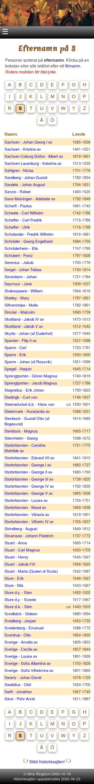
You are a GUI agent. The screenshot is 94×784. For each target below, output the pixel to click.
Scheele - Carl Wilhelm (24, 212)
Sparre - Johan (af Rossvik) (28, 361)
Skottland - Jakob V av (23, 326)
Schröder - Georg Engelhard (29, 241)
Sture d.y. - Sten (18, 592)
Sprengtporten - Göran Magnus (31, 375)
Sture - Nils (14, 585)
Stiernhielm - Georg (21, 438)
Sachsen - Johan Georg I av (28, 142)
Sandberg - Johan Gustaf (26, 177)
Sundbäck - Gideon (21, 613)
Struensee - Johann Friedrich (29, 535)
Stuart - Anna (16, 542)
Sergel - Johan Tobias (23, 269)
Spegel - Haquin (18, 368)
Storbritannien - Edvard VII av (29, 457)
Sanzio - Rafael (18, 191)
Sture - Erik (14, 578)
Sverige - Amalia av (21, 642)
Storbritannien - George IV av (29, 486)
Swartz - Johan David (23, 677)
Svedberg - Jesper (20, 620)
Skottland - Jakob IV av (24, 319)
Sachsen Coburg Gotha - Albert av (33, 156)
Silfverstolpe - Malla (21, 305)
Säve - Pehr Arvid (20, 698)
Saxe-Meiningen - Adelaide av (29, 198)
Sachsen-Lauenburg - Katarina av (33, 163)
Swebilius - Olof (18, 684)
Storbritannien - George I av (27, 464)
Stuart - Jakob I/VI (20, 564)
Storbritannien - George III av (29, 479)
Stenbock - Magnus (21, 431)
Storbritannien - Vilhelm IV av (29, 521)
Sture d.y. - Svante (20, 599)
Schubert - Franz (19, 255)
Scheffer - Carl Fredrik (23, 220)
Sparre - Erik (15, 354)
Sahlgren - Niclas (19, 170)
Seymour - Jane (18, 283)
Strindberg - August (21, 528)
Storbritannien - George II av (28, 472)
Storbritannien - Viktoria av (26, 514)
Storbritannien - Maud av (25, 507)
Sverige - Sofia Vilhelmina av (29, 670)
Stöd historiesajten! (47, 762)
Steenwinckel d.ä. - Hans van (29, 404)
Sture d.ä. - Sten (18, 606)
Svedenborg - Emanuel (24, 627)
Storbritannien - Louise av (26, 500)
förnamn (72, 66)
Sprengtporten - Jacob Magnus (31, 383)
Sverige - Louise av (20, 656)
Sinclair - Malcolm (20, 312)
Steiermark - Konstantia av (27, 411)
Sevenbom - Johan (21, 276)
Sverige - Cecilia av (21, 649)
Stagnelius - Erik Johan (24, 390)
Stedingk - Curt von (20, 397)
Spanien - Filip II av (20, 340)
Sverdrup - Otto (18, 635)
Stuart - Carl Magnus (22, 550)
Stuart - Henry (17, 557)
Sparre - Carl (15, 347)
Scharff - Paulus (18, 205)
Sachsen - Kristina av (22, 149)
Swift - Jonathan (18, 691)
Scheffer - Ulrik (17, 227)
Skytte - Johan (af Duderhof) (28, 333)
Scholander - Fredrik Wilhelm (29, 234)
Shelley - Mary (17, 298)
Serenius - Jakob (19, 262)
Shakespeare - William (24, 290)
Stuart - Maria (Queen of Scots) (31, 571)
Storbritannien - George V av (28, 493)
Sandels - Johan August (25, 184)
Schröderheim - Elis (21, 248)
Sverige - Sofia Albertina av (27, 663)
